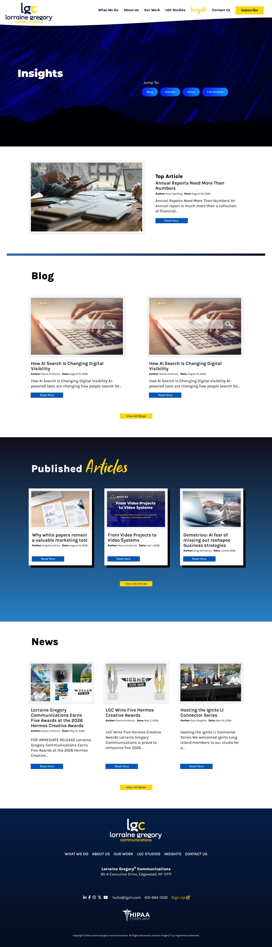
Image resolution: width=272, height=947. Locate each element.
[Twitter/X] (100, 897)
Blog (150, 92)
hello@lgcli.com (127, 897)
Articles (170, 92)
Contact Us (221, 10)
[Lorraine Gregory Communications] (29, 13)
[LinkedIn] (84, 897)
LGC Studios (175, 10)
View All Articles (136, 583)
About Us (131, 10)
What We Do (108, 10)
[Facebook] (89, 897)
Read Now (171, 220)
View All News (136, 787)
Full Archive (215, 92)
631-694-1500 (156, 897)
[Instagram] (94, 897)
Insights (198, 10)
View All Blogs (136, 416)
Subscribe (249, 10)
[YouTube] (105, 897)
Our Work (152, 10)
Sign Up (178, 897)
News (191, 92)
